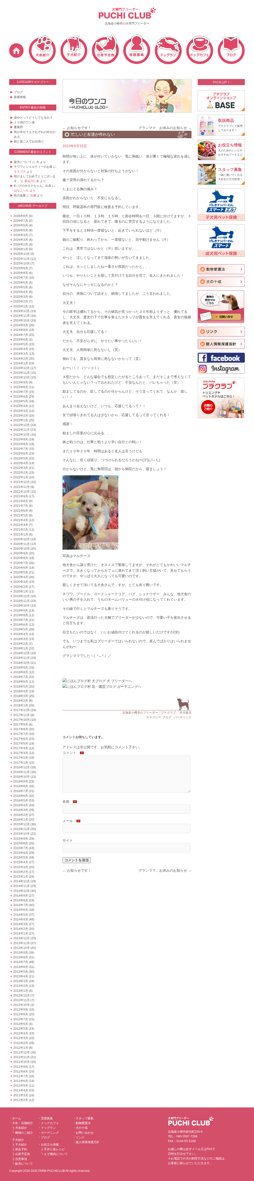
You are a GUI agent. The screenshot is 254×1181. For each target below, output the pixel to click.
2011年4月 (20, 1090)
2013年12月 (21, 938)
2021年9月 (20, 496)
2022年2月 (20, 472)
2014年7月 (20, 905)
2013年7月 (20, 962)
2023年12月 (21, 368)
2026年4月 (20, 235)
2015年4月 (20, 862)
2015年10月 (21, 833)
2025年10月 (21, 263)
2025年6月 (20, 282)
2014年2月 (20, 929)
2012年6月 (20, 1024)
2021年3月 (20, 525)
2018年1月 (20, 705)
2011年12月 (21, 1052)
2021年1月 (20, 534)
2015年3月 (20, 867)
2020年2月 (20, 587)
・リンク (79, 1137)
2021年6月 (20, 510)
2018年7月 (20, 677)
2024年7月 (20, 335)
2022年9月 (20, 439)
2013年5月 (20, 971)
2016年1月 (20, 819)
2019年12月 (21, 596)
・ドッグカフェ (48, 1123)
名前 (69, 802)
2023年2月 (20, 415)
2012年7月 (20, 1019)
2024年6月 (20, 339)
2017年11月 (21, 715)
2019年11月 (21, 601)
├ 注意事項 (19, 1159)
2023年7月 (20, 392)
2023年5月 (20, 401)
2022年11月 (21, 429)
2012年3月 (20, 1038)
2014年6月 (20, 910)
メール (71, 821)
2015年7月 (20, 848)
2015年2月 (20, 872)
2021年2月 (20, 529)
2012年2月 (20, 1043)
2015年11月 (21, 829)
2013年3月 (20, 981)
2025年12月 (21, 254)
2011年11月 (21, 1057)
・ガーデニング (48, 1132)
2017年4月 (20, 748)
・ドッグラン (47, 1127)
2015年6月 (20, 853)
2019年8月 (20, 615)
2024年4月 (20, 349)
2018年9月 (20, 667)
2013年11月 (21, 943)
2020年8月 (20, 558)
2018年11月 (21, 658)
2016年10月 (21, 776)
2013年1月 (20, 991)
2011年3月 (20, 1095)
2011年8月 (20, 1071)
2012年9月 (20, 1009)
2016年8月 (20, 786)
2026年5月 (20, 230)
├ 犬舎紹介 (19, 1127)
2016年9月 (20, 781)
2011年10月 (21, 1062)
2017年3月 (20, 753)
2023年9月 (20, 382)
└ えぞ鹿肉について (54, 1154)
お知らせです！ (77, 128)
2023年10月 (21, 377)
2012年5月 (20, 1028)
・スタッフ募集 (83, 1118)
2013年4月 (20, 976)
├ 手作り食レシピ (53, 1149)
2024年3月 (20, 353)
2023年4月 (20, 406)
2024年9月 (20, 325)
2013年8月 (20, 957)
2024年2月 (20, 358)
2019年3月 (20, 639)
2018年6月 (20, 681)
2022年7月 (20, 449)
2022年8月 (20, 444)
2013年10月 (21, 948)
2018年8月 (20, 672)
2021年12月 (21, 482)
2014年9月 (20, 895)
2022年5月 (20, 458)
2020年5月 (20, 572)
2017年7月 (20, 734)
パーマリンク (182, 717)
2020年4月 (20, 577)
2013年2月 (20, 986)
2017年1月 (20, 762)
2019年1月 (20, 648)
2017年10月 (21, 720)
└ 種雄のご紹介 (22, 1132)
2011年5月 (20, 1085)
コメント (72, 753)
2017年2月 (20, 757)
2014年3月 (20, 924)
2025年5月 (20, 287)
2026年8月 (20, 216)
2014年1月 (20, 933)
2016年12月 (21, 767)
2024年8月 (20, 330)
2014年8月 (20, 900)
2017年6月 (20, 739)
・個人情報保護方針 (86, 1142)
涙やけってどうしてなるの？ (33, 117)
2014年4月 (20, 919)
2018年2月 (20, 700)
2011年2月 (20, 1100)
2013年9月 (20, 952)
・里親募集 (45, 1118)
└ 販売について (22, 1163)
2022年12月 (21, 425)
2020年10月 (21, 548)
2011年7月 (20, 1076)
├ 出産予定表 (21, 1154)
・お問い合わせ (83, 1132)
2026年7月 (20, 220)
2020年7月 (20, 563)
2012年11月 (21, 1000)
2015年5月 (20, 857)
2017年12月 (21, 710)
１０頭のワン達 (24, 122)
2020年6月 (20, 567)
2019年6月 (20, 624)
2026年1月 (20, 249)
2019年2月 (20, 643)
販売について (23, 162)
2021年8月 (20, 501)
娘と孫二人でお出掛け (29, 141)
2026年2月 (20, 244)
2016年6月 (20, 796)
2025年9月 (20, 268)
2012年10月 (21, 1005)
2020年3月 (20, 582)
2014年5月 (20, 914)
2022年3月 (20, 468)
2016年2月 (20, 815)
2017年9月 (20, 724)
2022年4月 (20, 463)
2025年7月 (20, 277)
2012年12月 (21, 995)
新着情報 (20, 97)
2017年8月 (20, 729)
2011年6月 (20, 1081)
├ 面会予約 (19, 1149)
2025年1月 (20, 306)
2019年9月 (20, 610)
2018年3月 (20, 696)
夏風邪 (18, 127)
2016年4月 (20, 805)
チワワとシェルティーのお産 (33, 166)
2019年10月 (21, 605)
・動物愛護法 (82, 1123)
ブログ (18, 92)
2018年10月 (21, 663)
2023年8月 (20, 387)
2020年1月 (20, 591)
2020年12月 (21, 539)
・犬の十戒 (80, 1127)
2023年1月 (20, 420)
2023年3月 (20, 411)
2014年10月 (21, 891)
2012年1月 (20, 1047)
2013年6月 (20, 967)
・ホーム (15, 1118)
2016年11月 (21, 772)
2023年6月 (20, 396)
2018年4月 (20, 691)
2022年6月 (20, 453)
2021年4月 (20, 520)
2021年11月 (21, 487)
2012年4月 (20, 1033)
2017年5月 (20, 743)
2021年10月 (21, 491)
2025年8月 (20, 273)
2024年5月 (20, 344)
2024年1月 (20, 363)
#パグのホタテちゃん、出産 (32, 186)
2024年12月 (21, 311)
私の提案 (20, 195)
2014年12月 (21, 881)
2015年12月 (21, 824)
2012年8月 (20, 1014)
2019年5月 (20, 629)
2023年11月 (21, 373)
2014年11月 (21, 886)
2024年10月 (21, 320)
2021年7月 (20, 506)
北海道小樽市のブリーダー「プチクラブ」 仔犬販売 (156, 712)
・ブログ (44, 1137)
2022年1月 (20, 477)
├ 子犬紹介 (19, 1144)
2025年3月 (20, 296)
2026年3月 (20, 240)
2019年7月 (20, 620)
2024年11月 (21, 316)
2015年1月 (20, 876)
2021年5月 (20, 515)
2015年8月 (20, 843)
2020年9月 (20, 553)
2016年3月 (20, 810)
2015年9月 (20, 838)
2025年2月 (20, 301)
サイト (68, 840)
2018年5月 (20, 686)
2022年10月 (21, 434)
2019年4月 (20, 634)
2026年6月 (20, 225)
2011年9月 (20, 1067)
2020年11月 (21, 544)
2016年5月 (20, 800)
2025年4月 (20, 292)
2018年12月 (21, 653)
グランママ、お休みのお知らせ (164, 128)
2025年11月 (21, 259)
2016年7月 (20, 791)
